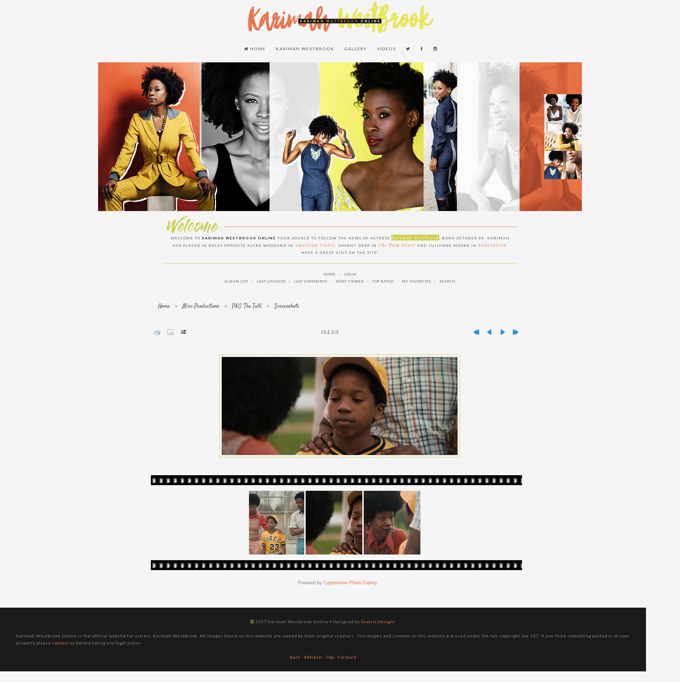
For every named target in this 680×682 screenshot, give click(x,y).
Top (330, 657)
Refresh (313, 657)
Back (295, 657)
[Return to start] (476, 332)
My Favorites (416, 281)
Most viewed (350, 281)
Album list (236, 281)
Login (350, 274)
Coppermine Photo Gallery (350, 582)
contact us (63, 643)
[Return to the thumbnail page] (157, 332)
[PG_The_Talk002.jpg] (339, 405)
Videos (386, 48)
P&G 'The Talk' (247, 306)
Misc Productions (201, 306)
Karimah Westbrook (305, 48)
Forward (347, 657)
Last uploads (271, 281)
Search (447, 281)
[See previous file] (489, 332)
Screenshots (286, 306)
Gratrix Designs (378, 621)
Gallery (355, 48)
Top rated (382, 281)
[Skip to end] (515, 332)
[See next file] (502, 332)
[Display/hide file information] (170, 332)
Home (257, 48)
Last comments (310, 281)
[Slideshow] (183, 332)
